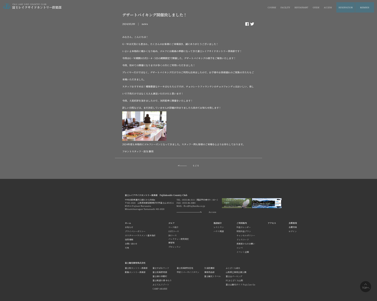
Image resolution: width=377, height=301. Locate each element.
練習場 (171, 242)
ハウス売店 (286, 17)
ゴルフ (171, 223)
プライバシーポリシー (135, 231)
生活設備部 (209, 267)
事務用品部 (209, 272)
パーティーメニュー (304, 17)
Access (212, 211)
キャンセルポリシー (246, 235)
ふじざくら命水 (233, 267)
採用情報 (129, 239)
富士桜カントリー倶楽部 (136, 267)
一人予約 (364, 17)
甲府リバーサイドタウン (188, 272)
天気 (127, 247)
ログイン (293, 231)
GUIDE (316, 7)
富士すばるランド (161, 267)
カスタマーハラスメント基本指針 (140, 235)
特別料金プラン (244, 231)
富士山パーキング (234, 276)
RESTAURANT (301, 7)
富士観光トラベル (212, 276)
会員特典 (293, 227)
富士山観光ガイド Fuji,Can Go (240, 284)
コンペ (240, 247)
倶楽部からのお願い (246, 243)
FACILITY (285, 7)
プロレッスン (174, 246)
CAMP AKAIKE (160, 288)
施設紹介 (218, 223)
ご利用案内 (242, 223)
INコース (172, 235)
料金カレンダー (244, 227)
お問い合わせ (131, 243)
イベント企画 (322, 17)
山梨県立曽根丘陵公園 (236, 272)
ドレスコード (243, 239)
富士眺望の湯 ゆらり (162, 280)
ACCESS (328, 7)
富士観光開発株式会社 (135, 262)
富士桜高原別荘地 (185, 267)
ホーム (128, 223)
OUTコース (173, 231)
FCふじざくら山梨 (234, 280)
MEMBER (364, 7)
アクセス (272, 223)
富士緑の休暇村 (160, 276)
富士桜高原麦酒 (160, 272)
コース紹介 (173, 227)
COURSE (272, 7)
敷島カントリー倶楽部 (135, 272)
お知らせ (129, 227)
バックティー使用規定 (178, 238)
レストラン (219, 227)
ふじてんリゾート (161, 284)
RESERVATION (346, 7)
